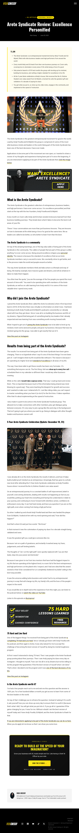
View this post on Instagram (18, 336)
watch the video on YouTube (34, 593)
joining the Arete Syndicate (37, 325)
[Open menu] (75, 3)
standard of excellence (41, 361)
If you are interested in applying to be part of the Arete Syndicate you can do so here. (39, 721)
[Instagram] (22, 824)
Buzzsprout (30, 598)
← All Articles (31, 17)
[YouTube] (33, 824)
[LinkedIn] (28, 824)
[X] (44, 824)
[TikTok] (38, 824)
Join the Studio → (39, 763)
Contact (70, 818)
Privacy (70, 821)
